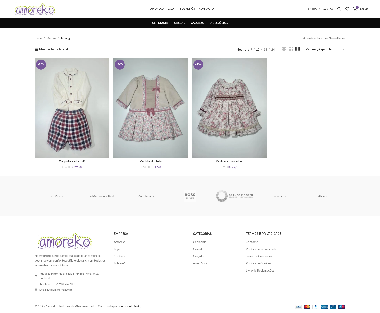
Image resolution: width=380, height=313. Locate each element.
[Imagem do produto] (72, 108)
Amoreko (120, 242)
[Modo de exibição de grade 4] (297, 49)
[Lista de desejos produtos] (347, 9)
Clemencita (279, 196)
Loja (117, 249)
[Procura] (339, 9)
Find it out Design (130, 306)
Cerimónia (199, 242)
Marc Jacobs (145, 196)
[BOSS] (190, 196)
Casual (197, 249)
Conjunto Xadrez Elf (72, 161)
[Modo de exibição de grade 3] (291, 49)
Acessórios (200, 263)
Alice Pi (323, 196)
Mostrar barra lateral (53, 49)
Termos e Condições (259, 256)
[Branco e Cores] (234, 196)
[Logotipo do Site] (34, 8)
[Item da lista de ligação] (71, 284)
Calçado (198, 256)
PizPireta (57, 196)
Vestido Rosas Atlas (229, 161)
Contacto (120, 256)
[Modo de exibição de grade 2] (284, 49)
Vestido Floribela (151, 161)
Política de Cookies (258, 263)
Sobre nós (120, 263)
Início (38, 38)
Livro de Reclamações (260, 270)
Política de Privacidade (261, 249)
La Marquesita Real (101, 196)
